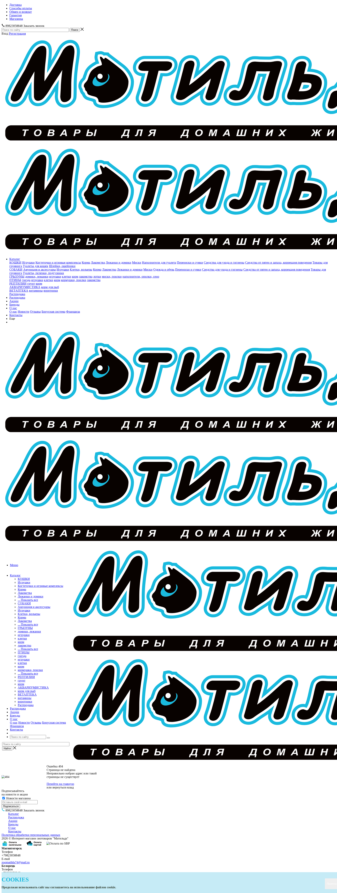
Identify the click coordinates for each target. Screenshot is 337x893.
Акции (14, 301)
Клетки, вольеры (81, 269)
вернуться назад (63, 787)
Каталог (14, 259)
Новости (23, 311)
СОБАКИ (15, 269)
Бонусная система (53, 311)
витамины (36, 290)
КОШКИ (15, 262)
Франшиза (73, 311)
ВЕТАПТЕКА (18, 290)
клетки (66, 276)
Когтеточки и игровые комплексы (58, 262)
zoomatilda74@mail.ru (16, 862)
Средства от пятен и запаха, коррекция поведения (278, 262)
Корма (86, 262)
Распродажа (17, 294)
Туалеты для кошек (35, 266)
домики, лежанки (36, 276)
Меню (14, 565)
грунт (31, 283)
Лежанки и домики (118, 262)
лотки (97, 276)
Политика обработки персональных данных (31, 835)
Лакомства (98, 262)
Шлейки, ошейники (62, 266)
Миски (136, 262)
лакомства (85, 276)
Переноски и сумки (190, 262)
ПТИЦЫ (15, 280)
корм (75, 276)
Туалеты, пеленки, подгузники (43, 273)
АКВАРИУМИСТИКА (24, 287)
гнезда (26, 280)
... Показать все (28, 600)
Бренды (14, 304)
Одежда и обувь (163, 269)
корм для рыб (50, 287)
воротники (50, 290)
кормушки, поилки (73, 280)
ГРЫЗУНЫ (16, 276)
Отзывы (35, 311)
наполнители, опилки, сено (140, 276)
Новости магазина (18, 798)
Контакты (15, 315)
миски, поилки (112, 276)
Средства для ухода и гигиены (224, 262)
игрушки (55, 276)
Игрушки (28, 262)
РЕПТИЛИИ (18, 283)
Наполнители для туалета (159, 262)
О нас (13, 308)
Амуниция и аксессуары (39, 269)
